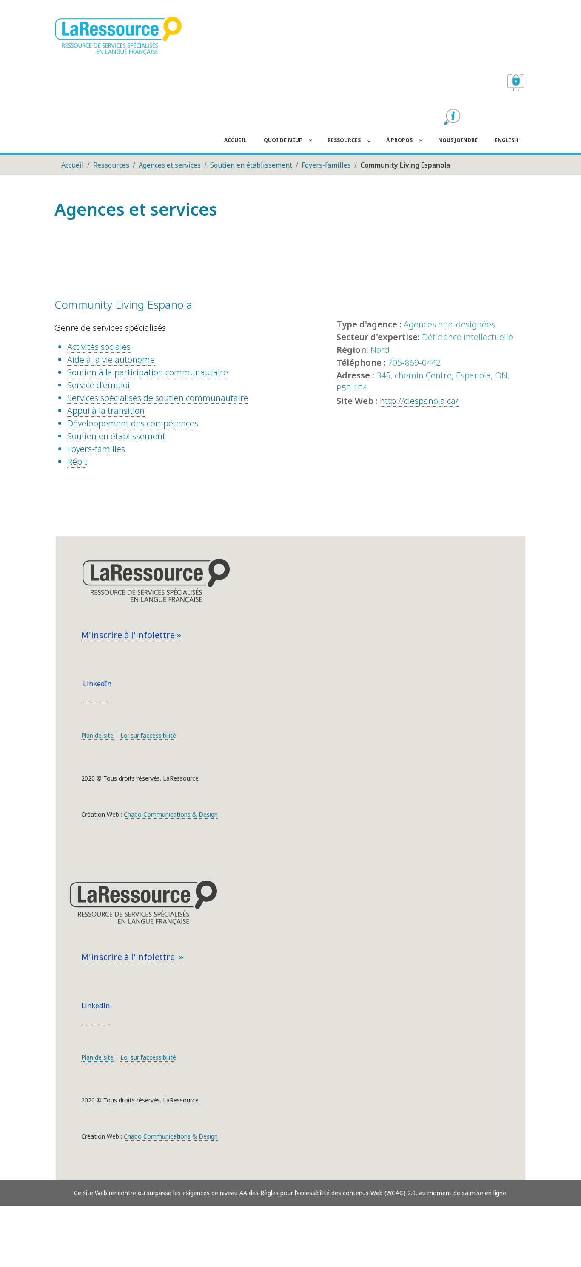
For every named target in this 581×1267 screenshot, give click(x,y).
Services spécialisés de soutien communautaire (157, 397)
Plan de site (97, 735)
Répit (77, 461)
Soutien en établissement (116, 436)
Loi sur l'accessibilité (148, 735)
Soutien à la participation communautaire (147, 372)
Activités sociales (99, 346)
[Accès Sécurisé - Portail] (516, 83)
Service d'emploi (98, 385)
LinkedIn (96, 683)
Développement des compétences (132, 423)
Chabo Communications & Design (171, 814)
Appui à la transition (106, 410)
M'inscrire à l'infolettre (129, 635)
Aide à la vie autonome (111, 359)
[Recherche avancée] (452, 117)
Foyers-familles (96, 449)
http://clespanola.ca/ (419, 400)
